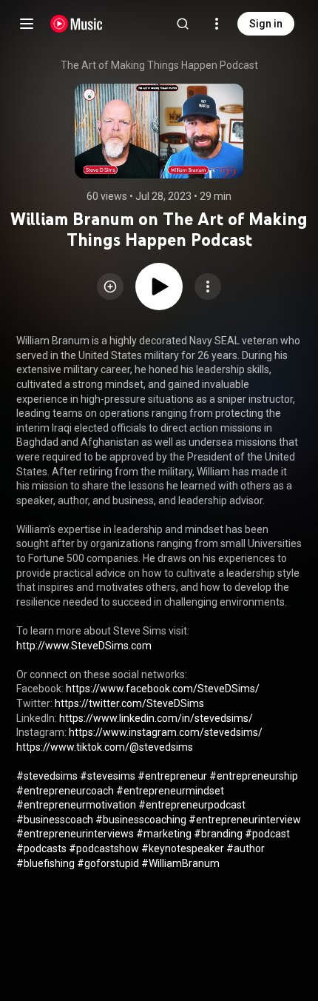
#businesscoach (54, 820)
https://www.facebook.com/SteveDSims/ (163, 688)
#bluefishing (45, 863)
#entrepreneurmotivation (76, 805)
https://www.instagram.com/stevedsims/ (166, 732)
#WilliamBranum (180, 863)
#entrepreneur (172, 776)
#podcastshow (104, 848)
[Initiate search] (182, 24)
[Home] (76, 24)
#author (245, 848)
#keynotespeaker (182, 848)
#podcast (267, 834)
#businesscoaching (140, 820)
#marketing (164, 834)
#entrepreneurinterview (245, 820)
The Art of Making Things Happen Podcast (159, 65)
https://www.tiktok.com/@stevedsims (104, 747)
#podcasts (41, 848)
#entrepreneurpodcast (192, 805)
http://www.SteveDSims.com (84, 646)
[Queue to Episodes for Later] (110, 286)
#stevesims (107, 776)
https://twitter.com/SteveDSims (129, 703)
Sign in (266, 24)
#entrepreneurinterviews (75, 834)
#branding (218, 834)
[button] (110, 286)
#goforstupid (108, 863)
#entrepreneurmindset (170, 791)
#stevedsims (47, 776)
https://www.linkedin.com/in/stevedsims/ (156, 718)
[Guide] (26, 24)
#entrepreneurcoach (65, 791)
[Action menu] (207, 286)
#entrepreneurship (253, 776)
